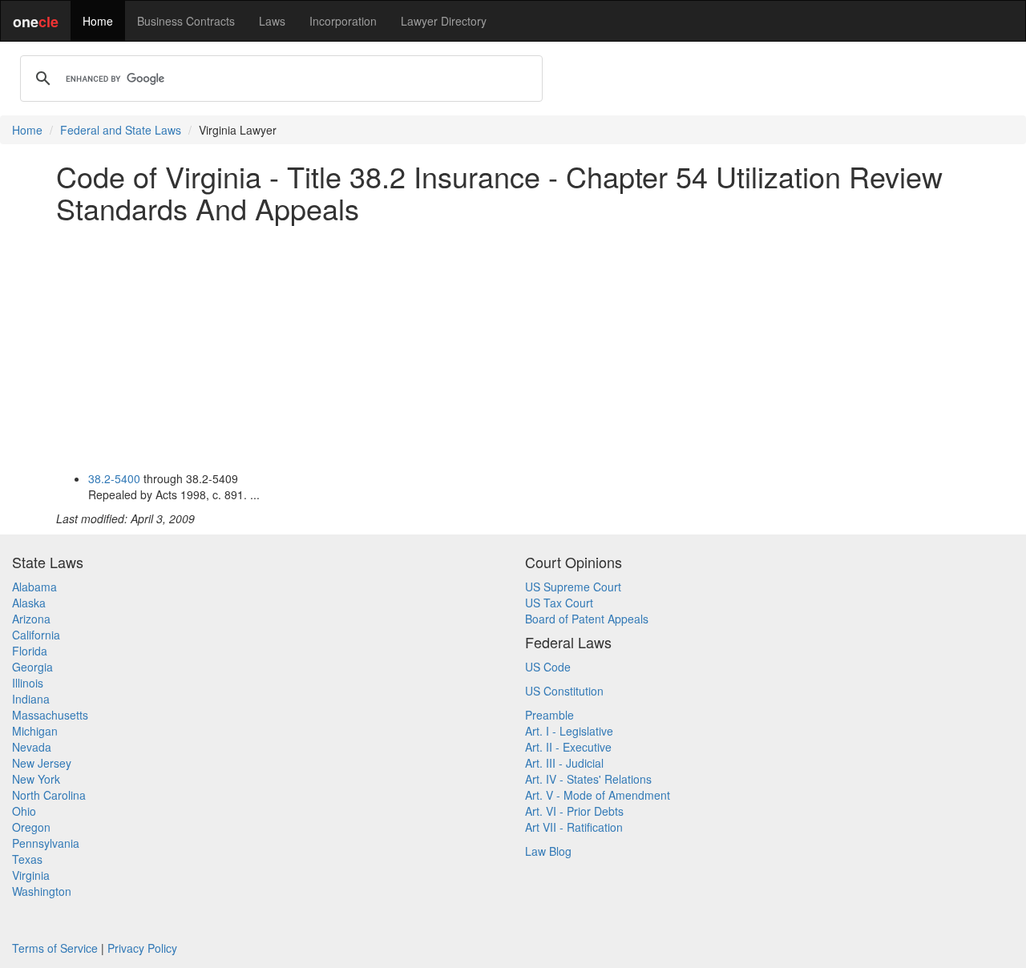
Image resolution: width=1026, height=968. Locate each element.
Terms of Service (55, 948)
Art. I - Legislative (569, 731)
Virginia (31, 875)
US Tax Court (559, 603)
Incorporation (343, 21)
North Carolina (49, 795)
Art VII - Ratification (574, 827)
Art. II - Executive (568, 747)
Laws (272, 21)
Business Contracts (186, 21)
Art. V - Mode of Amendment (597, 795)
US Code (548, 667)
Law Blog (548, 851)
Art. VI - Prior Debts (574, 811)
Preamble (549, 715)
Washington (41, 891)
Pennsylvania (45, 843)
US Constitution (564, 691)
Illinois (27, 683)
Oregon (31, 827)
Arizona (31, 619)
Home (98, 21)
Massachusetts (50, 715)
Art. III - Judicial (564, 763)
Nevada (31, 747)
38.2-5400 (114, 478)
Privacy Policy (142, 948)
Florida (29, 651)
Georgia (32, 667)
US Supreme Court (573, 587)
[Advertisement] (513, 347)
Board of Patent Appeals (586, 619)
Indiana (31, 699)
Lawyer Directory (444, 21)
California (36, 635)
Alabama (34, 587)
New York (36, 779)
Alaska (29, 603)
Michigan (35, 731)
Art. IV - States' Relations (588, 779)
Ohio (24, 811)
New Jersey (41, 763)
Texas (27, 859)
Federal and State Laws (120, 130)
